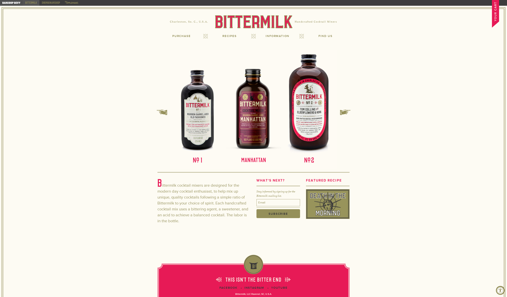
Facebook (228, 288)
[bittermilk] (31, 3)
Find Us (325, 36)
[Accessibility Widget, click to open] (500, 290)
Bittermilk (253, 22)
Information (277, 36)
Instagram (254, 288)
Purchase (181, 36)
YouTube (279, 288)
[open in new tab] (11, 3)
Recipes (229, 36)
